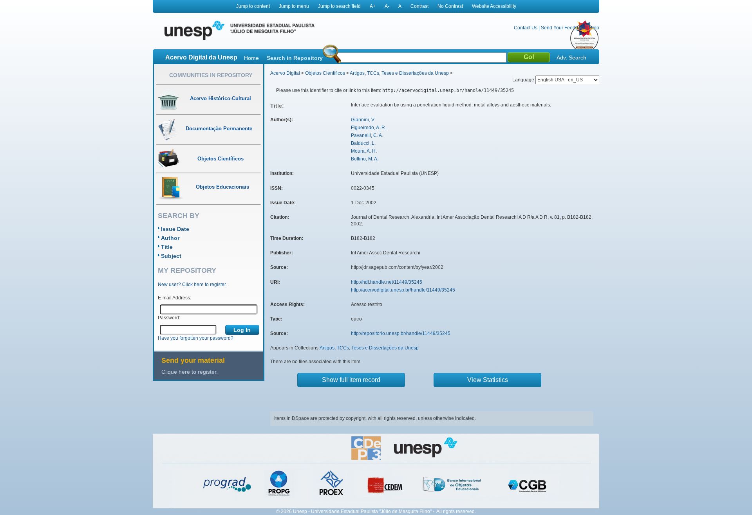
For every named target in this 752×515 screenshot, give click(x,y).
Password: (169, 318)
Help (594, 28)
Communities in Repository (210, 75)
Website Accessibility (494, 6)
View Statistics (487, 379)
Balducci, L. (363, 143)
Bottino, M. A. (364, 159)
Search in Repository (295, 58)
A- (387, 6)
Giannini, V (362, 119)
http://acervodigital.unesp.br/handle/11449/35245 (403, 290)
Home (251, 58)
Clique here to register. (189, 372)
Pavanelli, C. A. (367, 135)
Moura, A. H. (364, 151)
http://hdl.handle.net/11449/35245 (386, 282)
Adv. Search (571, 57)
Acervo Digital (285, 73)
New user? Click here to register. (192, 284)
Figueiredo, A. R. (368, 127)
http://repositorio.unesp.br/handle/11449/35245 (400, 333)
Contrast (419, 6)
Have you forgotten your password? (195, 338)
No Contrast (450, 6)
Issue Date (175, 229)
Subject (171, 256)
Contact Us (525, 28)
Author (170, 238)
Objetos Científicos (325, 73)
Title (167, 247)
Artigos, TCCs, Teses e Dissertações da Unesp (399, 73)
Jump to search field (339, 6)
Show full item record (351, 379)
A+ (373, 6)
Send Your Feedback (563, 28)
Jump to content (253, 6)
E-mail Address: (174, 298)
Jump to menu (294, 6)
